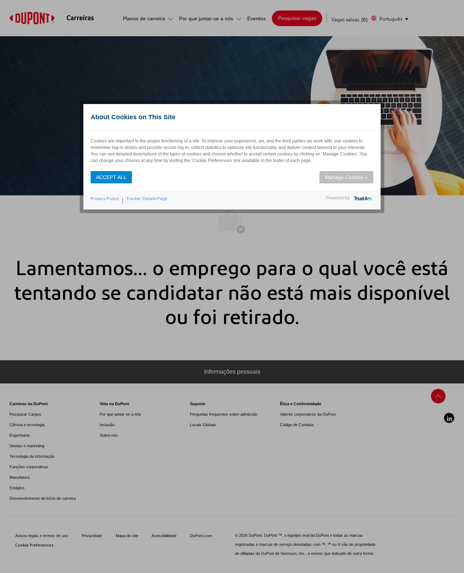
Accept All (111, 177)
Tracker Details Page (146, 198)
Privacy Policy (105, 198)
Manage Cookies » (346, 177)
